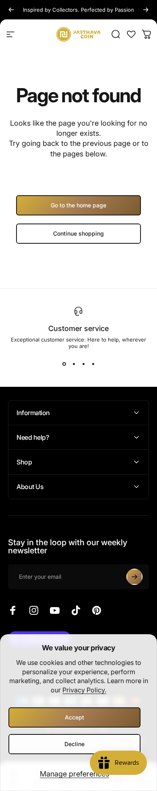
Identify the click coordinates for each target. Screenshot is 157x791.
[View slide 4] (93, 364)
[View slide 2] (73, 364)
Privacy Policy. (84, 690)
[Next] (146, 9)
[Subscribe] (134, 577)
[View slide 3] (83, 364)
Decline (74, 743)
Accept (74, 717)
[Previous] (11, 9)
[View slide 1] (64, 364)
